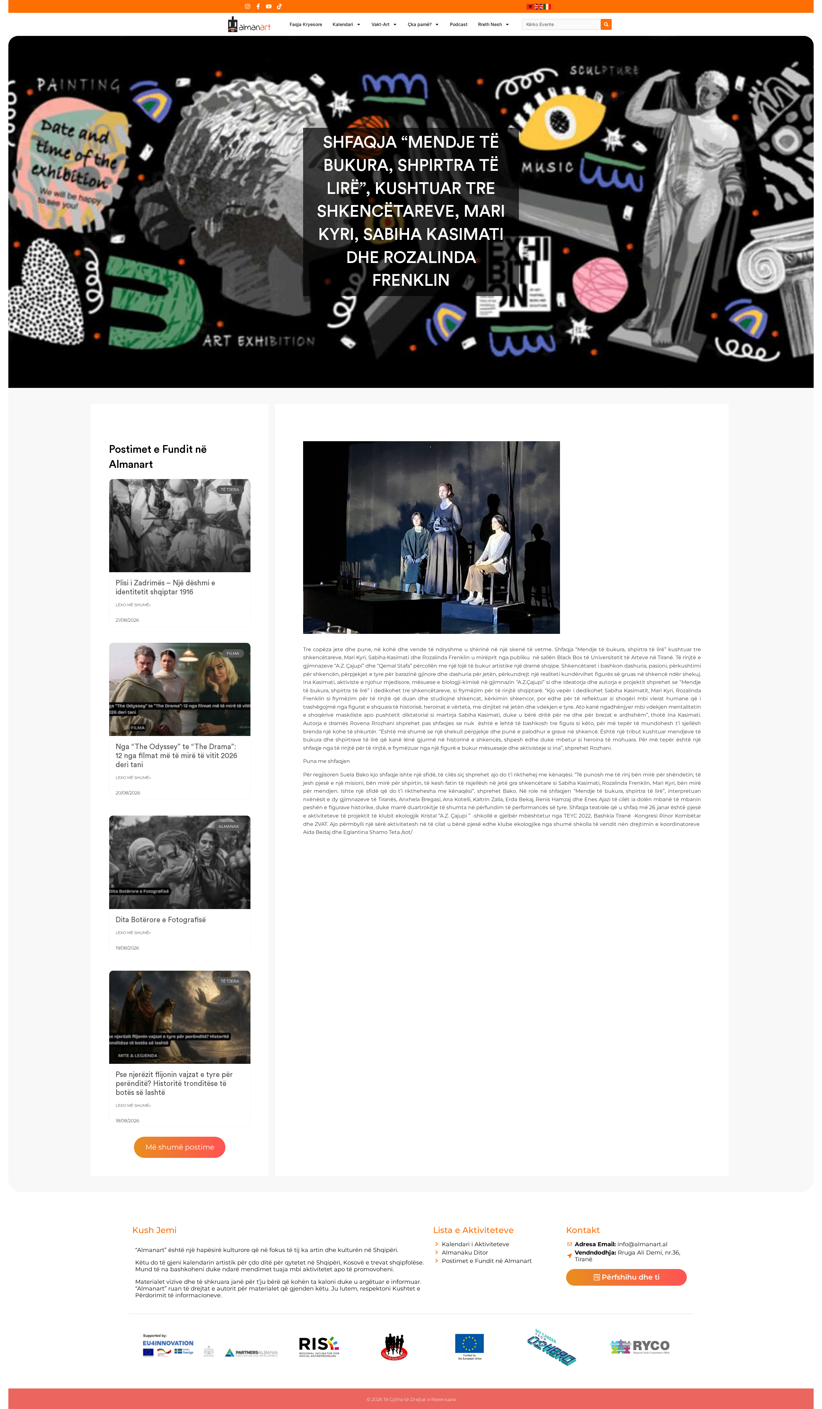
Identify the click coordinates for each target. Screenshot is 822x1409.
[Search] (606, 24)
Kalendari (343, 24)
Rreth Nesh (490, 24)
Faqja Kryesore (306, 24)
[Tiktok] (279, 6)
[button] (179, 1147)
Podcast (459, 24)
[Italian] (547, 6)
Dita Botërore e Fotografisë (161, 919)
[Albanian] (531, 6)
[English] (539, 6)
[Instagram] (247, 6)
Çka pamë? (420, 24)
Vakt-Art (380, 24)
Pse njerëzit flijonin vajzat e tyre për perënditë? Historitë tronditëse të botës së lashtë (174, 1083)
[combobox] (561, 24)
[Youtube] (269, 6)
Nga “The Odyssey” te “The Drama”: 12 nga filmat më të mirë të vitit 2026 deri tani (176, 755)
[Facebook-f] (258, 6)
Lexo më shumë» (133, 604)
